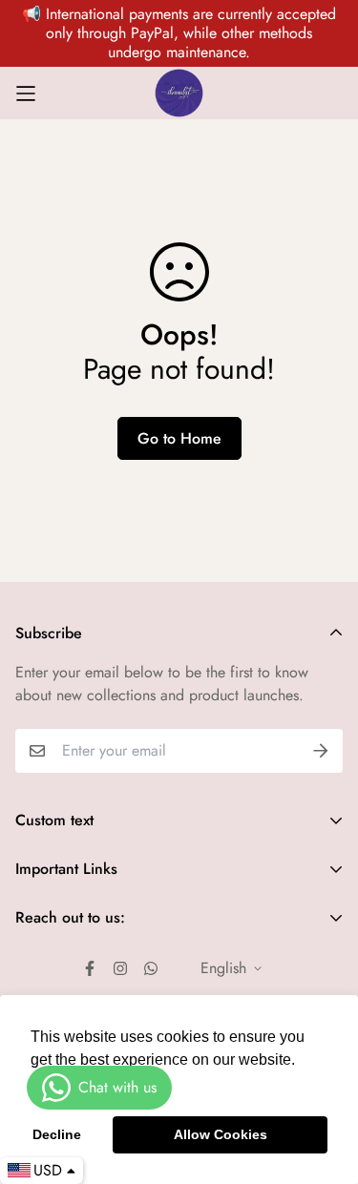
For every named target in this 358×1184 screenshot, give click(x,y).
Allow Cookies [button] (220, 1134)
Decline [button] (56, 1134)
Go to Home (179, 438)
